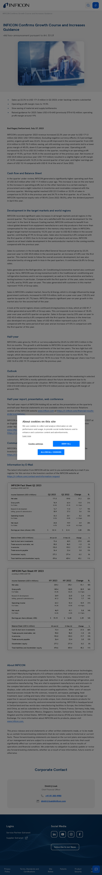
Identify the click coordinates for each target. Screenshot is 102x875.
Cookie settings (35, 444)
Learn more (26, 436)
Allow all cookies (51, 452)
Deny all (66, 444)
